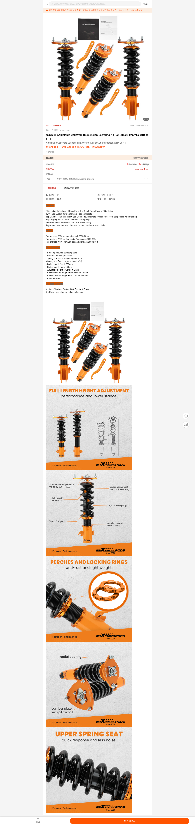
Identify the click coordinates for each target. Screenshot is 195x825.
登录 (145, 3)
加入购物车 (129, 820)
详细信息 (52, 188)
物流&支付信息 (71, 188)
